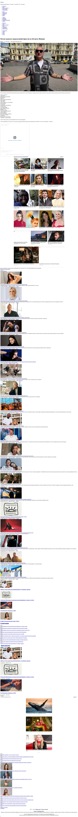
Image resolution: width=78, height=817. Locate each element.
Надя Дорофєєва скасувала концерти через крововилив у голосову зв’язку (13, 284)
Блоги (4, 34)
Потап (1, 269)
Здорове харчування (6, 20)
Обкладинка (5, 12)
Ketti (9, 302)
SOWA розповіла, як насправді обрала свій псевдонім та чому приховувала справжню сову (16, 532)
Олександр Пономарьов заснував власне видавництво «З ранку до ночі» (13, 516)
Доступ (4, 17)
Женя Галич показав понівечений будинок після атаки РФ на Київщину (13, 332)
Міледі (4, 21)
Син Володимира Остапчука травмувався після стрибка (10, 484)
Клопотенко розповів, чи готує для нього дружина (9, 440)
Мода (4, 11)
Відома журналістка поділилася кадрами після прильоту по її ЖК (12, 346)
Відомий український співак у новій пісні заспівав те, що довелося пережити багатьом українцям (18, 361)
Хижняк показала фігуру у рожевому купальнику (11, 787)
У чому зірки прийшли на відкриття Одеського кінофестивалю (11, 641)
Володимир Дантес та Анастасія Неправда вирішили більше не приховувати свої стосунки (16, 455)
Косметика (4, 13)
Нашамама (4, 19)
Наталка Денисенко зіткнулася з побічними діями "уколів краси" (13, 770)
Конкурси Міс (5, 9)
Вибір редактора (5, 645)
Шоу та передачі (5, 24)
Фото (3, 32)
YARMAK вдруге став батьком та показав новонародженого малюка (12, 562)
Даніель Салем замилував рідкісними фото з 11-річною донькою (12, 425)
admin (10, 286)
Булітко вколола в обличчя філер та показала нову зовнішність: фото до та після (16, 779)
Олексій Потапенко (6, 269)
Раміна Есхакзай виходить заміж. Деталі (9, 621)
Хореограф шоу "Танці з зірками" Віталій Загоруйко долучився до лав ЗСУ (14, 547)
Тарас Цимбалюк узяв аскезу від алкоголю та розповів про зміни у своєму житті (15, 317)
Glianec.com (38, 809)
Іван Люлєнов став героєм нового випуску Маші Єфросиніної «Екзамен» (13, 378)
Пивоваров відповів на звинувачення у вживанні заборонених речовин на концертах (15, 499)
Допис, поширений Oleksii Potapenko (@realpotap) (15, 154)
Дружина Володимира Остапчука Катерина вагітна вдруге (11, 470)
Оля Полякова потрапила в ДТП (8, 610)
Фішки (4, 14)
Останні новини (4, 623)
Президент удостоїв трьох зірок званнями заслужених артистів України (13, 577)
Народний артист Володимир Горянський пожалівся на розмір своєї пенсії (13, 395)
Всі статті (4, 6)
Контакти (4, 18)
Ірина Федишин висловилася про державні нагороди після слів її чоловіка (13, 300)
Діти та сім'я (5, 30)
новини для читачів (3, 807)
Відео (4, 15)
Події (3, 7)
